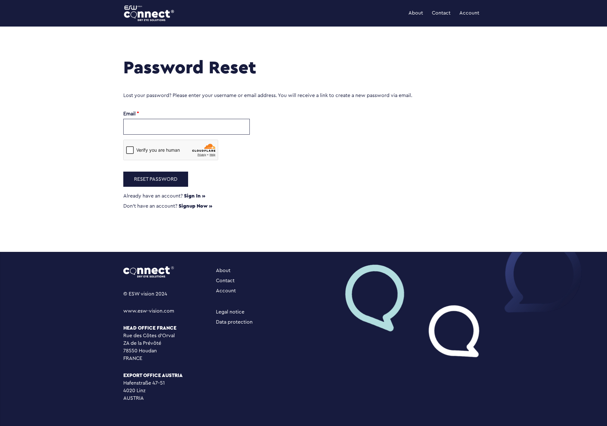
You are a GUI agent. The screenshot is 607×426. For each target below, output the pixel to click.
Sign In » (194, 195)
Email (131, 113)
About (415, 12)
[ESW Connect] (149, 12)
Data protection (234, 322)
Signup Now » (195, 206)
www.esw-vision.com (148, 310)
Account (469, 12)
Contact (441, 12)
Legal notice (230, 311)
